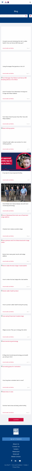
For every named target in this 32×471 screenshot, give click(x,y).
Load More (16, 419)
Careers (16, 449)
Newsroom (16, 451)
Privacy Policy (16, 467)
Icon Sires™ (7, 464)
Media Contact (16, 456)
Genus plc (16, 454)
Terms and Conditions (17, 464)
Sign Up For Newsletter (16, 439)
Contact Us (16, 446)
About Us (16, 444)
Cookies (26, 464)
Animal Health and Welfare (8, 48)
